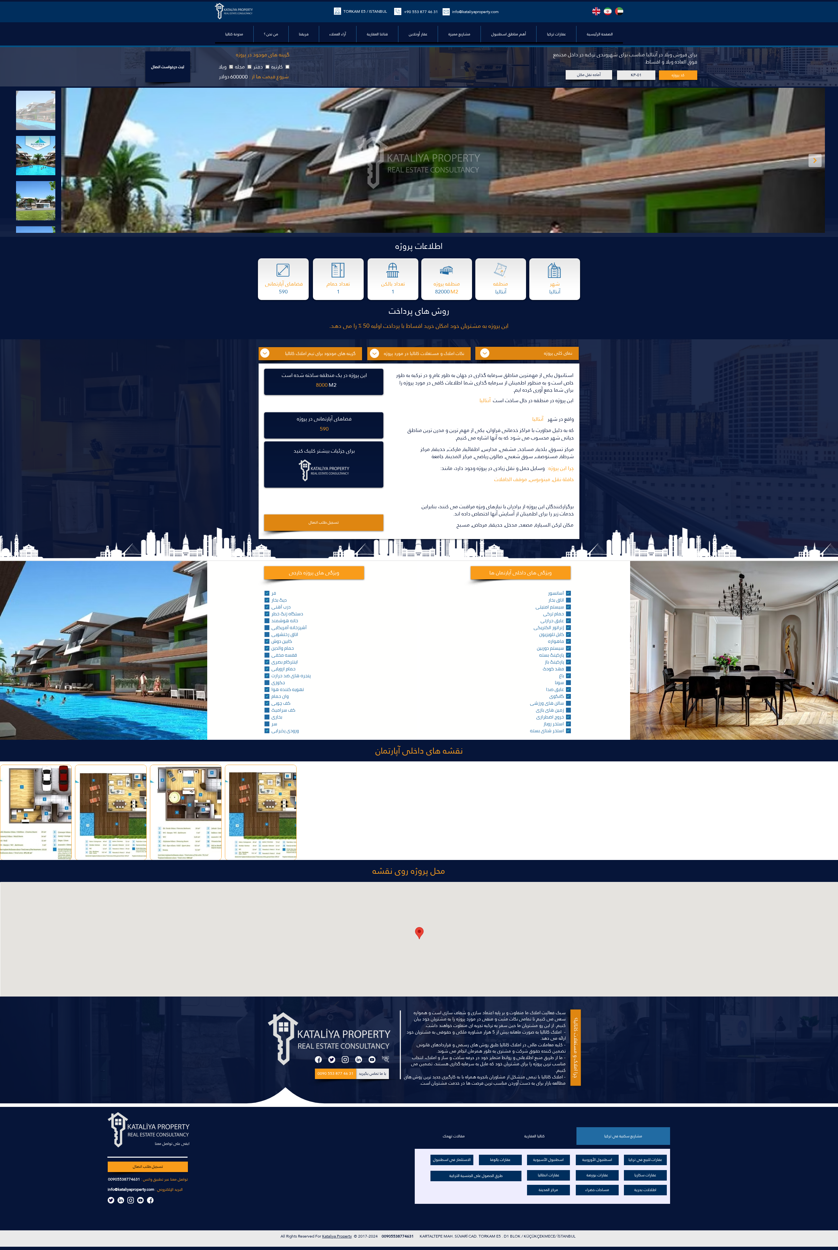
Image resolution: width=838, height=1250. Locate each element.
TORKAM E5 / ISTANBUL (365, 11)
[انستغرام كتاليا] (130, 1200)
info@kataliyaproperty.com (475, 11)
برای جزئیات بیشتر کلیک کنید (324, 451)
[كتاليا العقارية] (385, 1059)
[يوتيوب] (372, 1059)
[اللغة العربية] (619, 11)
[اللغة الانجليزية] (596, 11)
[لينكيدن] (358, 1059)
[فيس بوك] (318, 1059)
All (283, 1236)
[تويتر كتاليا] (111, 1200)
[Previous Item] (71, 160)
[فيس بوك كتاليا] (150, 1200)
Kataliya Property (337, 1236)
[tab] (623, 1136)
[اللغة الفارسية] (608, 11)
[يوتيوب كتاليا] (140, 1200)
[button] (508, 34)
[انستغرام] (345, 1059)
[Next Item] (815, 160)
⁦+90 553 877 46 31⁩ (421, 11)
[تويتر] (331, 1059)
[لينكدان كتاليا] (121, 1200)
